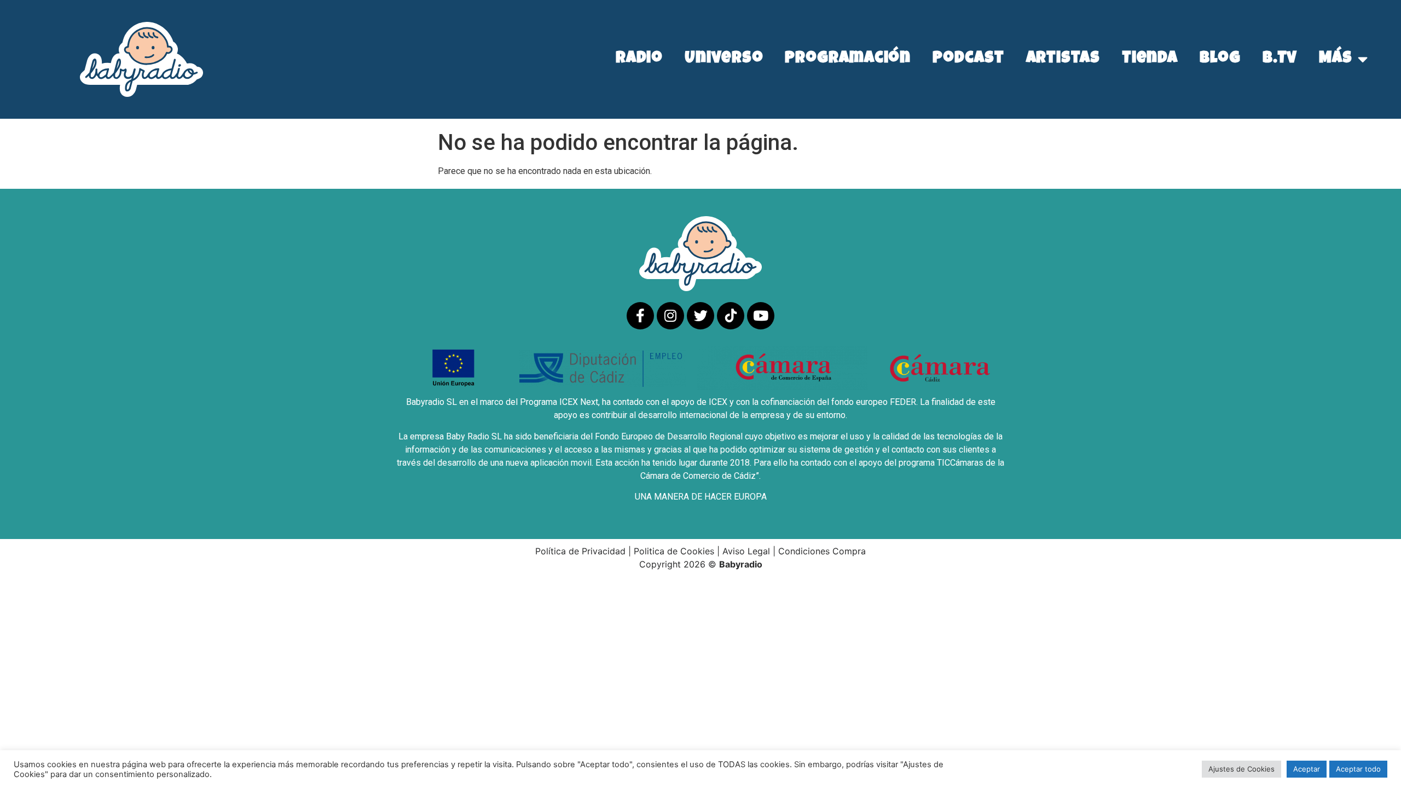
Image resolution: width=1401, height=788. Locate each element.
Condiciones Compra (822, 551)
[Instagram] (670, 315)
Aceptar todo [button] (1358, 768)
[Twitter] (700, 315)
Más (1335, 59)
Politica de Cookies (674, 551)
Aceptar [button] (1306, 768)
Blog (1220, 59)
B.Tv (1280, 59)
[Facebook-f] (640, 315)
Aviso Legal (746, 551)
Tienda (1150, 59)
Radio (639, 59)
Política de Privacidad (580, 551)
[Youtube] (760, 315)
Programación (848, 59)
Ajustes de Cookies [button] (1241, 768)
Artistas (1063, 59)
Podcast (968, 59)
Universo (724, 59)
